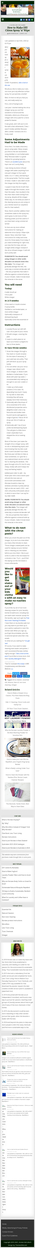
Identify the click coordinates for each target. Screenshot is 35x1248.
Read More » (11, 1061)
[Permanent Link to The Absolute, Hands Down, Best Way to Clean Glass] (17, 792)
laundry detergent (14, 659)
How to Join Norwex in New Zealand (14, 841)
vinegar (14, 685)
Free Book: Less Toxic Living (12, 833)
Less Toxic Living (8, 928)
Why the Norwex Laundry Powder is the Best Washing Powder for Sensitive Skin (17, 732)
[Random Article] (29, 20)
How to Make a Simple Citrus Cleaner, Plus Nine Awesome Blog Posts (17, 695)
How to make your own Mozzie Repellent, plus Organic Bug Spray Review (17, 761)
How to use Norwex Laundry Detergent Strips (19, 1180)
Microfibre (5, 924)
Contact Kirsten (7, 1232)
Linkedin (27, 676)
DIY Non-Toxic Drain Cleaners (17, 709)
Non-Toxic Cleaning (20, 25)
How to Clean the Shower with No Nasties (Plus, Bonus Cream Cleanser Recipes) (17, 777)
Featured (12, 25)
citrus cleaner (17, 680)
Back (12, 669)
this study (20, 664)
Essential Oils (6, 909)
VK (15, 676)
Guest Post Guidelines (10, 1236)
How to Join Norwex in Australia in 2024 (16, 848)
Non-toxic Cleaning (8, 917)
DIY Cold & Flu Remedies (10, 868)
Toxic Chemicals (7, 931)
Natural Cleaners (8, 913)
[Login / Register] (32, 20)
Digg (20, 676)
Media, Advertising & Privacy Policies (15, 1228)
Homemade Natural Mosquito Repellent (16, 887)
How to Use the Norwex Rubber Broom (17, 1149)
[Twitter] (21, 20)
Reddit (9, 676)
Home (4, 1224)
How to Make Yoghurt (9, 871)
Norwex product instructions (12, 920)
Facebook (24, 673)
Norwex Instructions (9, 837)
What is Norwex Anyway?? (11, 820)
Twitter (17, 673)
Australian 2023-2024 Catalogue (13, 844)
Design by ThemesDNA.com (17, 1245)
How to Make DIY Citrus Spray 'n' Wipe (17, 29)
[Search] (26, 20)
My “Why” (5, 823)
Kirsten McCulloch (13, 33)
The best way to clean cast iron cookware (18, 1093)
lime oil (16, 682)
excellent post (17, 162)
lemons (10, 682)
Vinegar (4, 935)
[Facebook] (24, 20)
